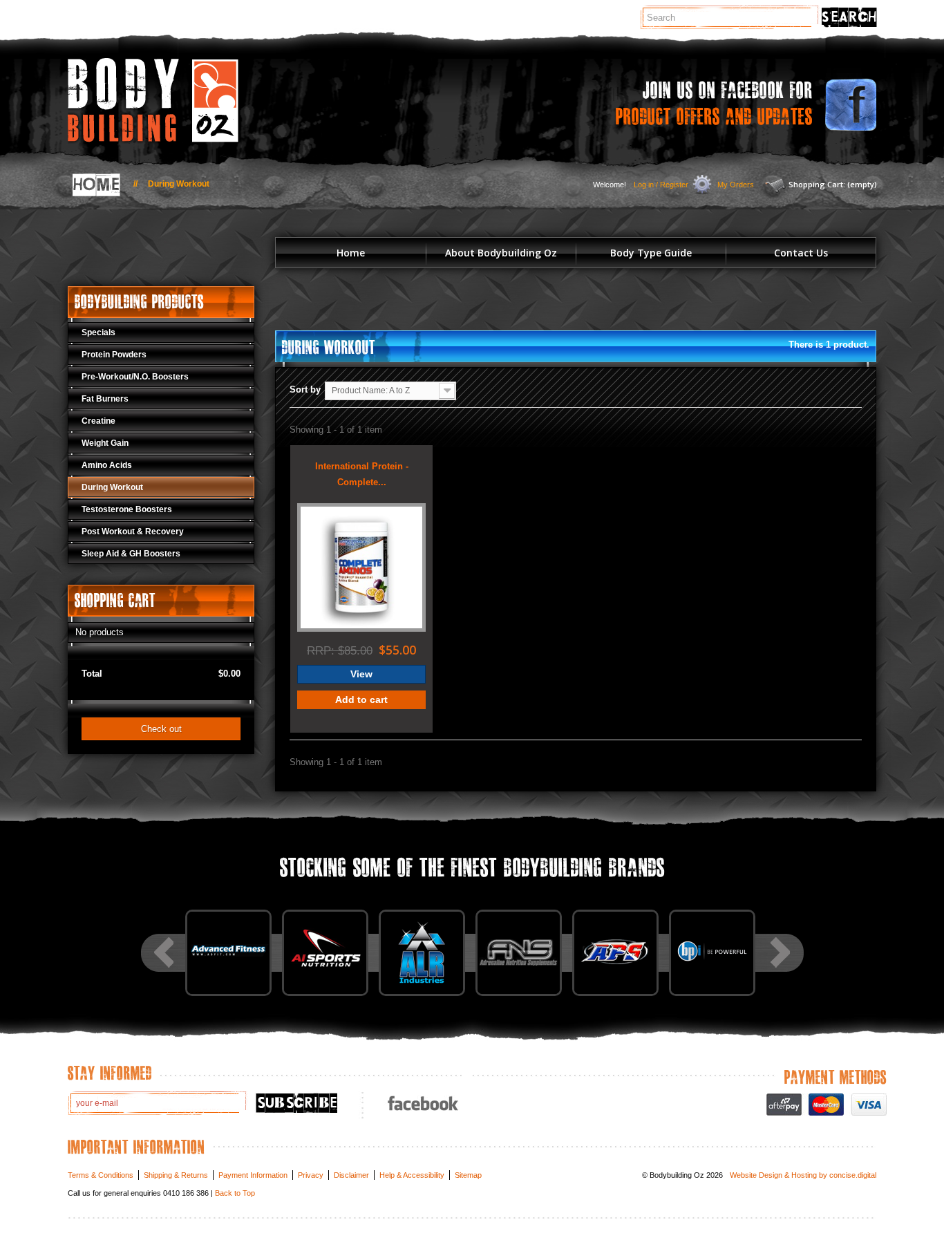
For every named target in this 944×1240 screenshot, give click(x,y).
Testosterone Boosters (127, 509)
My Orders (735, 184)
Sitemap (468, 1175)
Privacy (310, 1175)
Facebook (421, 1103)
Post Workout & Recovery (133, 531)
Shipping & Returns (176, 1175)
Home (351, 252)
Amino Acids (107, 465)
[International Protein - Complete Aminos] (361, 567)
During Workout (112, 487)
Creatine (98, 421)
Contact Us (801, 252)
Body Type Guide (651, 252)
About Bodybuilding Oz (501, 252)
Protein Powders (114, 354)
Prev (163, 952)
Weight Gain (105, 443)
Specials (98, 332)
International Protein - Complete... (361, 474)
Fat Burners (105, 399)
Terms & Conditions (100, 1175)
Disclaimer (351, 1175)
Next (780, 952)
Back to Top (235, 1193)
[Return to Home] (94, 184)
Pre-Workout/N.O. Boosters (135, 377)
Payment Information (252, 1175)
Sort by (305, 389)
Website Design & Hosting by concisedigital (803, 1175)
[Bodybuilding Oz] (195, 100)
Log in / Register (661, 184)
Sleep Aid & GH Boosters (131, 553)
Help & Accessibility (411, 1175)
